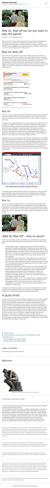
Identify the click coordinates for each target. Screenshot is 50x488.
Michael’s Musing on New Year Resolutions (15, 341)
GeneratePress (33, 486)
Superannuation (32, 335)
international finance (9, 335)
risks (26, 335)
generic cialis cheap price (8, 210)
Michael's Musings (9, 3)
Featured (6, 333)
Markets (11, 333)
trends (38, 335)
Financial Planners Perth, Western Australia (15, 339)
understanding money (7, 337)
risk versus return (19, 335)
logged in (11, 351)
